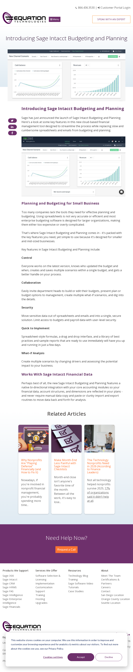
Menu (56, 19)
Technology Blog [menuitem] (78, 575)
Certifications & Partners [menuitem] (110, 581)
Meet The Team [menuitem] (111, 575)
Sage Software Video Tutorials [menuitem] (80, 585)
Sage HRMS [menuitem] (10, 587)
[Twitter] (12, 120)
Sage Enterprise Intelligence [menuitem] (12, 601)
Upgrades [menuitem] (41, 602)
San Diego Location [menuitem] (112, 595)
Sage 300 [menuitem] (8, 575)
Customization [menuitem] (44, 587)
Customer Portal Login (115, 8)
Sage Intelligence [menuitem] (13, 595)
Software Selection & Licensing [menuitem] (48, 577)
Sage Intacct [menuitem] (10, 579)
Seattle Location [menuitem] (110, 602)
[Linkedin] (12, 127)
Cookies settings (53, 657)
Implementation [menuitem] (45, 583)
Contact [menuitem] (105, 591)
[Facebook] (12, 133)
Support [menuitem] (40, 591)
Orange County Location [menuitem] (115, 599)
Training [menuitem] (40, 595)
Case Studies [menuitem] (76, 591)
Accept (81, 657)
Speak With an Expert (111, 19)
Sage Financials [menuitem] (11, 606)
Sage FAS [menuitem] (8, 591)
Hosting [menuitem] (40, 599)
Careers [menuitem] (106, 587)
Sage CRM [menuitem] (9, 583)
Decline (109, 657)
